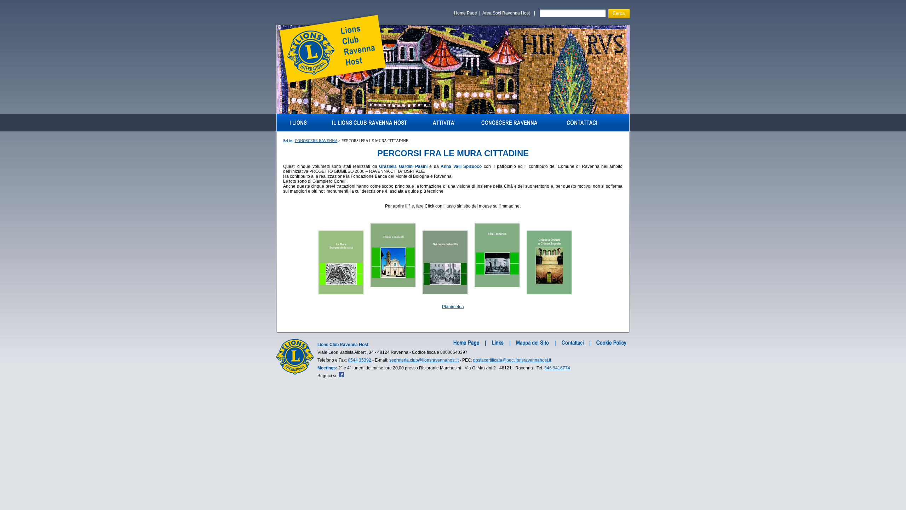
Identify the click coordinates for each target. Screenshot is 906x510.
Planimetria (453, 306)
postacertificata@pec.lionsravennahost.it (512, 360)
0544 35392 (359, 360)
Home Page (465, 13)
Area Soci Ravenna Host (506, 13)
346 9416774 (557, 368)
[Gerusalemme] (453, 112)
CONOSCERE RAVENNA (316, 140)
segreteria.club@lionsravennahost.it (424, 360)
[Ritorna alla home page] (331, 82)
